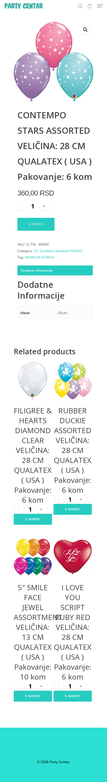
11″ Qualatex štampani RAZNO (58, 251)
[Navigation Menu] (100, 5)
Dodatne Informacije (37, 270)
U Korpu (36, 224)
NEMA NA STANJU (39, 257)
